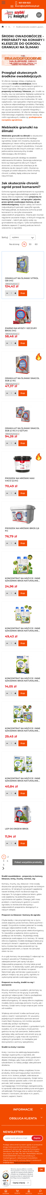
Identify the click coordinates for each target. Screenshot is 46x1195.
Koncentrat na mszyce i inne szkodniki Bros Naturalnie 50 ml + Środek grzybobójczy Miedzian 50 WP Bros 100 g (22, 729)
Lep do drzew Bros (16, 829)
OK (41, 1169)
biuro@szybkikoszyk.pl (27, 6)
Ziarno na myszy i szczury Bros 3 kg (21, 329)
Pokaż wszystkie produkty (28, 862)
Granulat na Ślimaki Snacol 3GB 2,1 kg (22, 379)
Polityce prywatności (22, 1162)
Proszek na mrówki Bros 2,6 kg (22, 529)
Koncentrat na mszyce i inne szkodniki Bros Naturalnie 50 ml (22, 679)
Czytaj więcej (19, 1183)
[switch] (5, 1183)
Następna (3, 868)
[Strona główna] (3, 27)
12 (24, 244)
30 (30, 244)
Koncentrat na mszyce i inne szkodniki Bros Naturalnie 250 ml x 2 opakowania (22, 629)
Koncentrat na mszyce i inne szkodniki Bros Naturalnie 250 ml (22, 579)
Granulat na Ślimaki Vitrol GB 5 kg (21, 279)
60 (36, 244)
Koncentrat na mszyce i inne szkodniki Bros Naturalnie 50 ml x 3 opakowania (22, 779)
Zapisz (37, 1138)
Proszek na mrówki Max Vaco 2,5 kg (19, 479)
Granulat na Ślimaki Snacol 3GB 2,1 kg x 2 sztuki (22, 429)
